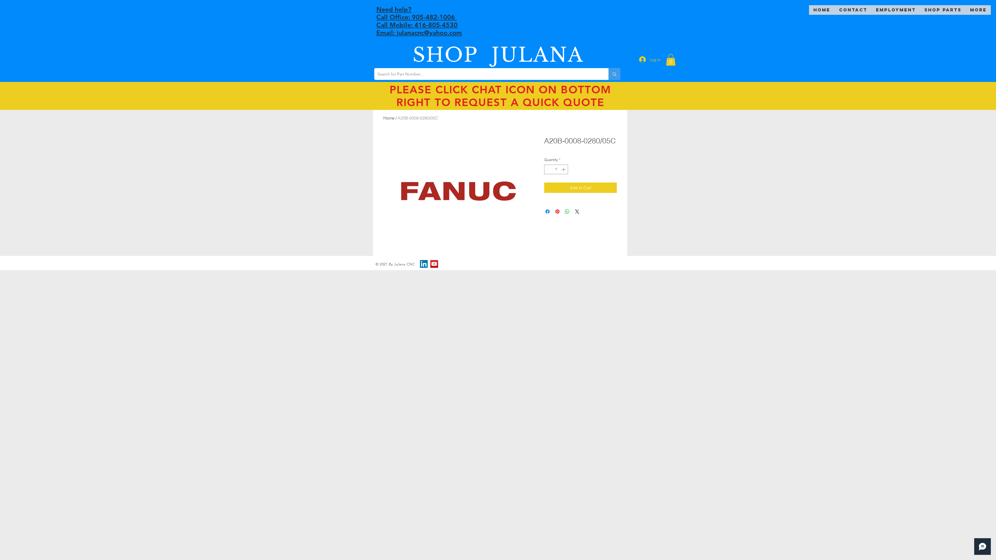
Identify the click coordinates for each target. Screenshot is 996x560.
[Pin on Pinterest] (557, 211)
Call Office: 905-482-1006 (416, 17)
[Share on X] (577, 211)
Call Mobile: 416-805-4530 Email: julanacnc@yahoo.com (419, 29)
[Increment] (564, 169)
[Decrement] (548, 169)
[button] (671, 60)
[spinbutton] (556, 169)
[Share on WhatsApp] (567, 211)
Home (389, 118)
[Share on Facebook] (547, 211)
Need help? (393, 9)
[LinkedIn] (424, 264)
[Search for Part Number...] (614, 74)
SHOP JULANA (498, 55)
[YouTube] (434, 264)
